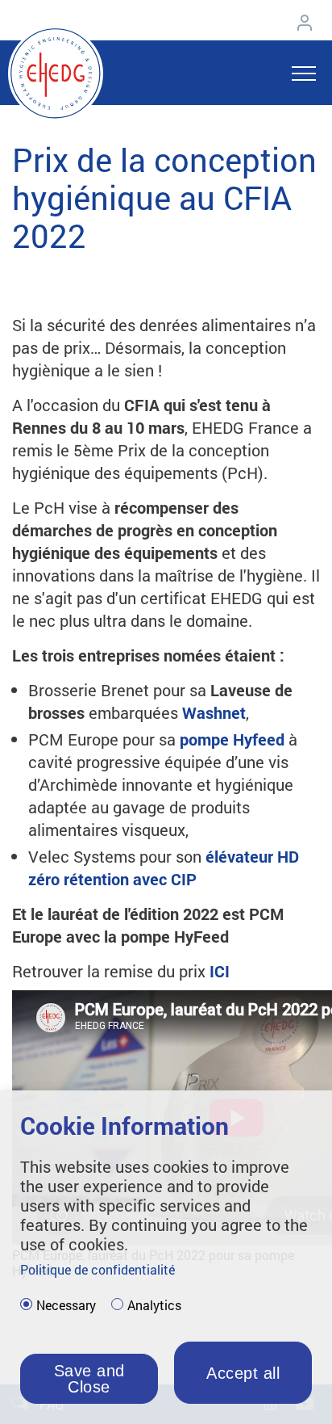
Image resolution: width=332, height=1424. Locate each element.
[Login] (308, 22)
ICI (220, 970)
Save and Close (89, 1379)
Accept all (243, 1373)
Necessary (66, 1305)
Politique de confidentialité (97, 1269)
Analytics (154, 1305)
